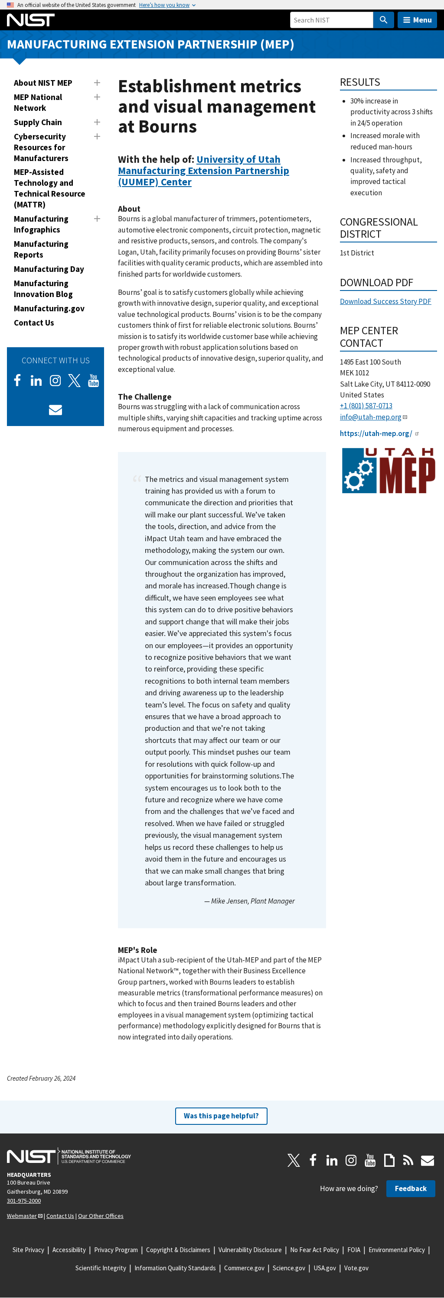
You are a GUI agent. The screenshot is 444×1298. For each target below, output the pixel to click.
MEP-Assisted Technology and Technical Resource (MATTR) (49, 188)
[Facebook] (17, 380)
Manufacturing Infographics (41, 224)
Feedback (411, 1188)
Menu (422, 20)
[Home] (31, 20)
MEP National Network (38, 102)
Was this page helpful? (221, 1115)
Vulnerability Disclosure (250, 1250)
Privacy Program (116, 1250)
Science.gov (289, 1268)
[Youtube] (93, 380)
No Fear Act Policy (314, 1250)
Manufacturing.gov (49, 308)
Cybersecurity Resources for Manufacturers (41, 147)
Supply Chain (38, 122)
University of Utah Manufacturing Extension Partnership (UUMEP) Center (203, 170)
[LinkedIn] (36, 380)
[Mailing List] (427, 1160)
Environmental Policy (397, 1250)
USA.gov (324, 1268)
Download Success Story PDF (385, 301)
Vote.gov (356, 1268)
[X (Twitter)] (74, 380)
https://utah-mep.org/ (376, 433)
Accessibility (69, 1250)
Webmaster (22, 1216)
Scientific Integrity (100, 1268)
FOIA (353, 1250)
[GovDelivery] (55, 409)
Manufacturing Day (49, 269)
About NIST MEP (43, 82)
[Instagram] (55, 380)
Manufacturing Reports (41, 249)
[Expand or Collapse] (97, 83)
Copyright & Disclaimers (178, 1250)
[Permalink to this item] (197, 181)
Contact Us (34, 322)
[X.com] (294, 1160)
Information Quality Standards (175, 1268)
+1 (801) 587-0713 (366, 405)
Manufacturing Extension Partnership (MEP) (150, 44)
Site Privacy (28, 1250)
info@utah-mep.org (371, 417)
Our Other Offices (101, 1216)
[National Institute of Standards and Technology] (69, 1156)
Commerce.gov (244, 1268)
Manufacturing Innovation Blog (43, 288)
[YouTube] (370, 1160)
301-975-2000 (24, 1200)
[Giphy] (389, 1160)
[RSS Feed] (408, 1160)
